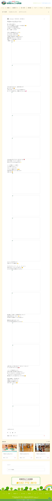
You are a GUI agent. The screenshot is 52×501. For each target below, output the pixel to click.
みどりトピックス (22, 11)
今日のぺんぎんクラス (8, 453)
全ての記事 (4, 11)
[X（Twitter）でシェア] (10, 432)
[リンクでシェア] (15, 432)
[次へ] (49, 498)
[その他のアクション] (44, 19)
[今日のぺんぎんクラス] (9, 447)
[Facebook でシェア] (7, 432)
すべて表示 (48, 441)
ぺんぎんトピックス (13, 11)
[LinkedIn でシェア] (12, 432)
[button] (8, 8)
